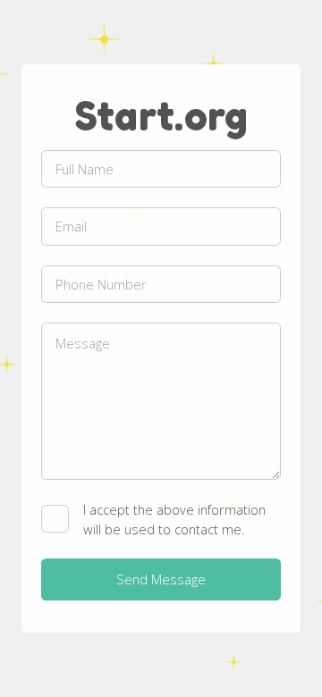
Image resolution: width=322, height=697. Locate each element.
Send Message (161, 579)
